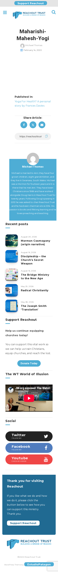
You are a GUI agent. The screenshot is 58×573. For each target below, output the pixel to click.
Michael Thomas (32, 166)
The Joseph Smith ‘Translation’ (34, 308)
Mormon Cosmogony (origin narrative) (35, 242)
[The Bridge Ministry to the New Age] (11, 274)
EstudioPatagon (39, 564)
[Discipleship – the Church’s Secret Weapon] (11, 256)
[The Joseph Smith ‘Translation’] (11, 306)
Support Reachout (30, 3)
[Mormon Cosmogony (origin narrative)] (11, 240)
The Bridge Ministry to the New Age (35, 276)
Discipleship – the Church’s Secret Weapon (33, 260)
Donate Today (29, 363)
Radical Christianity (35, 290)
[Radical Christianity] (11, 290)
